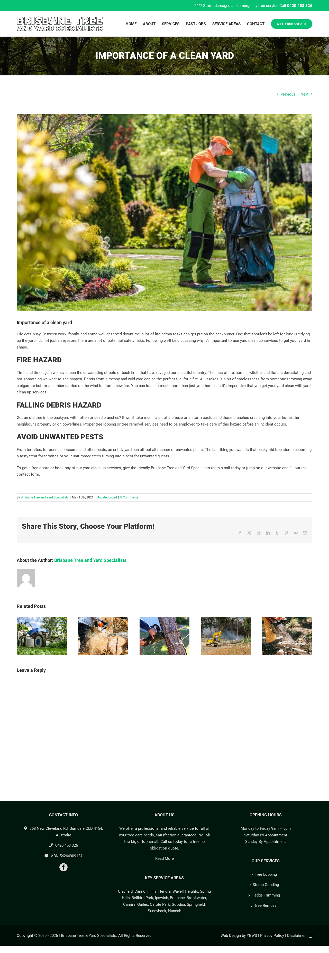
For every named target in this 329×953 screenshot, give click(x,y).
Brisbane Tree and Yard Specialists (45, 497)
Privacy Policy (272, 935)
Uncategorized (107, 497)
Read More (164, 858)
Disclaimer (296, 935)
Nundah (174, 911)
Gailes (142, 904)
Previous (288, 94)
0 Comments (129, 497)
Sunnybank (157, 911)
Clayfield (125, 891)
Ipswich (161, 897)
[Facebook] (63, 867)
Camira (129, 904)
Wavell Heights (185, 891)
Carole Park (160, 904)
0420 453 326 (299, 5)
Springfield (196, 904)
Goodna (178, 904)
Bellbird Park (142, 897)
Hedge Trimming (266, 895)
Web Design (231, 935)
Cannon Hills (145, 891)
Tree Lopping (266, 874)
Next (304, 94)
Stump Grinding (266, 884)
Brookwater (196, 897)
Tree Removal (266, 905)
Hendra (164, 891)
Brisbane (177, 897)
